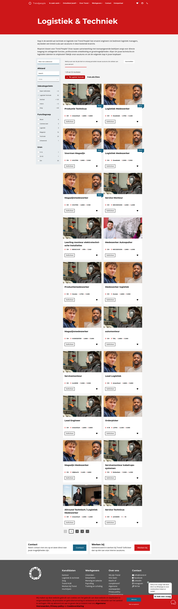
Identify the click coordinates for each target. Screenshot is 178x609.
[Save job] (97, 121)
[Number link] (147, 3)
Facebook (138, 578)
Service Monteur (114, 197)
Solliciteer (70, 121)
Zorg (64, 580)
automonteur (112, 331)
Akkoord (133, 599)
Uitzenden (89, 575)
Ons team (113, 578)
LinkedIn (137, 580)
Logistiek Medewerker (117, 108)
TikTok (137, 586)
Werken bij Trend (69, 586)
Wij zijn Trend (114, 575)
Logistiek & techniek (70, 578)
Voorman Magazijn (75, 153)
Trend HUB (66, 583)
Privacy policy (114, 592)
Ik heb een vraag (162, 596)
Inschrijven (66, 589)
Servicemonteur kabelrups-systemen (120, 467)
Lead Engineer (72, 420)
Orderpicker (111, 420)
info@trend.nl (140, 575)
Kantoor (65, 575)
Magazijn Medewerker (77, 465)
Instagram (138, 583)
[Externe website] (142, 3)
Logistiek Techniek (77, 77)
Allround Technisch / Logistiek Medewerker (81, 511)
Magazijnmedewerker (76, 197)
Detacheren (90, 578)
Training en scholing (93, 586)
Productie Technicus (76, 108)
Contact (80, 547)
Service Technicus (114, 509)
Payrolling (89, 583)
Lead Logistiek (113, 376)
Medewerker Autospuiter (118, 242)
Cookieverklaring (116, 594)
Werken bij (142, 547)
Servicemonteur (73, 376)
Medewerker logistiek (117, 287)
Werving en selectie (93, 580)
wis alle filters (94, 77)
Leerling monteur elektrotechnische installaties (82, 244)
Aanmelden (129, 61)
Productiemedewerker (77, 287)
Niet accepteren (134, 604)
